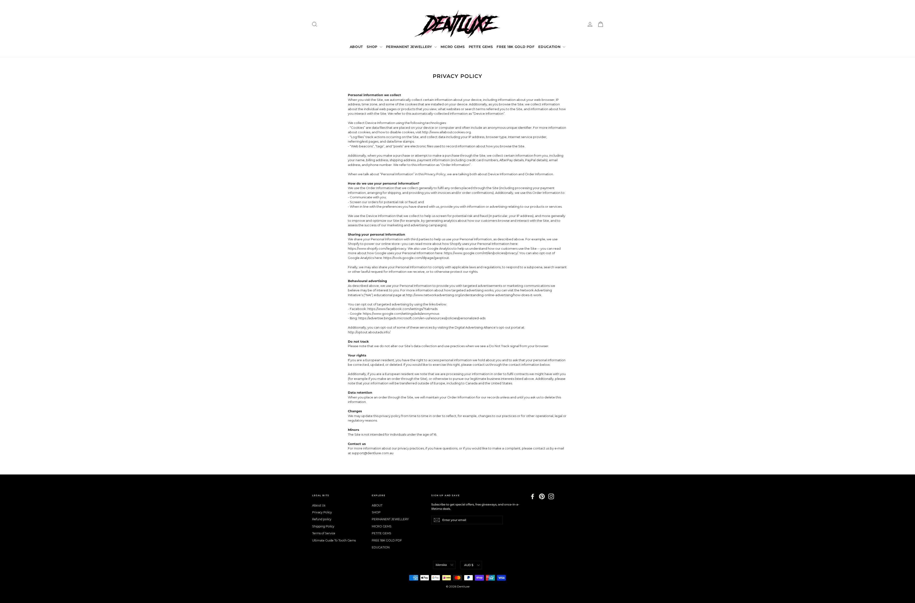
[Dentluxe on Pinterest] (542, 496)
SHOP (373, 47)
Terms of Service (323, 533)
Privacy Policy (322, 512)
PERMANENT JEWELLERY (409, 47)
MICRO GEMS (453, 47)
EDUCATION (550, 47)
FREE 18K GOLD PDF (515, 47)
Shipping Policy (323, 526)
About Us (318, 505)
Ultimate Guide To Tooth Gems (334, 540)
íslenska (441, 565)
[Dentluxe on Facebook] (532, 496)
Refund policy (321, 519)
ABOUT (356, 47)
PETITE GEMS (481, 47)
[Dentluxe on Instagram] (551, 496)
